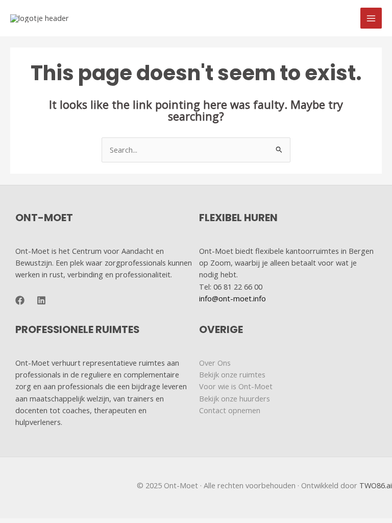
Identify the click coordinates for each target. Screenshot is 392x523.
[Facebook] (19, 300)
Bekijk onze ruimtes (232, 374)
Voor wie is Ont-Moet (236, 386)
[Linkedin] (41, 300)
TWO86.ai (375, 485)
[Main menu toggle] (371, 18)
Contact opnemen (229, 410)
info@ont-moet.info (232, 298)
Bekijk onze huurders (234, 398)
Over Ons (215, 363)
